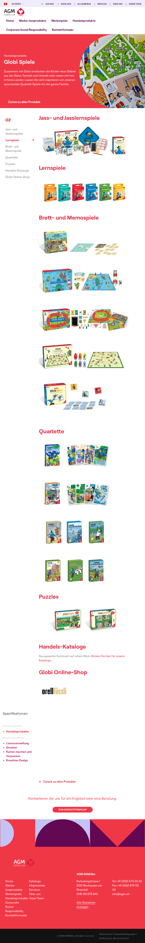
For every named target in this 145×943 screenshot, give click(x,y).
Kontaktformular (63, 29)
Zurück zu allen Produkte (24, 101)
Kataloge (66, 4)
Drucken (11, 747)
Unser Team (135, 4)
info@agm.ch (120, 894)
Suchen (50, 4)
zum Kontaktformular (72, 809)
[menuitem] (10, 20)
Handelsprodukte (84, 20)
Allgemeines (84, 4)
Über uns (118, 4)
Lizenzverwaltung (17, 743)
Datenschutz (105, 934)
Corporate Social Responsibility (26, 29)
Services (102, 4)
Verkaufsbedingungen (125, 934)
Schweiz (16, 4)
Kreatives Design (17, 760)
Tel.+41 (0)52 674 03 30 (127, 881)
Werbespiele (59, 20)
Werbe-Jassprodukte (32, 20)
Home (10, 20)
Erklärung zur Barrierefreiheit (114, 938)
